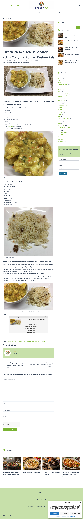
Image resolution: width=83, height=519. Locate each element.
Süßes (59, 130)
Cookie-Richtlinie (58, 516)
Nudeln (59, 116)
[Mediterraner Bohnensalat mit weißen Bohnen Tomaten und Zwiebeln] (60, 36)
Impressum (73, 516)
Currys (59, 87)
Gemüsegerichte (62, 100)
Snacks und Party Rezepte (64, 127)
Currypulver (10, 126)
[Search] (78, 27)
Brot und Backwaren (62, 84)
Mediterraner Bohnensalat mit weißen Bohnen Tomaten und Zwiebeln (71, 35)
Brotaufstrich (61, 86)
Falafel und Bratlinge (63, 95)
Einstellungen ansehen (75, 513)
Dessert (59, 89)
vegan (43, 341)
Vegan (59, 136)
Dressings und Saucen (63, 93)
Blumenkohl (15, 341)
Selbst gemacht (61, 125)
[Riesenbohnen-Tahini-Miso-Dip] (60, 43)
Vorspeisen (60, 139)
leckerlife (15, 354)
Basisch (59, 80)
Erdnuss (29, 341)
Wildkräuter (60, 141)
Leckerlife (41, 492)
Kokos (32, 341)
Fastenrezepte (61, 96)
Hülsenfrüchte (61, 111)
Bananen (10, 341)
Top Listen (60, 134)
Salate (59, 123)
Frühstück (60, 98)
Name (4, 403)
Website (4, 416)
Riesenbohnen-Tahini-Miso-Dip (71, 40)
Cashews (21, 341)
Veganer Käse (61, 138)
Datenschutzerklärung (66, 516)
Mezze (59, 114)
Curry (25, 341)
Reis (36, 341)
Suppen (59, 129)
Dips (59, 91)
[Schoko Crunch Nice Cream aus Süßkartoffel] (60, 49)
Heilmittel (60, 109)
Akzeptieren (54, 513)
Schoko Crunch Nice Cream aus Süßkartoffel (51, 473)
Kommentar (6, 385)
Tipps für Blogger (62, 132)
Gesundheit (60, 102)
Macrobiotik (60, 112)
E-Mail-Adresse (7, 410)
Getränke (60, 104)
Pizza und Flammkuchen (63, 118)
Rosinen (39, 341)
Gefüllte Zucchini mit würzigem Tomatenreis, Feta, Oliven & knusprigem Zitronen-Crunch (72, 56)
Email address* (62, 159)
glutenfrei (60, 107)
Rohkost (59, 121)
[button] (80, 502)
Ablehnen (65, 513)
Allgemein (60, 78)
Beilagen (60, 82)
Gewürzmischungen (62, 105)
